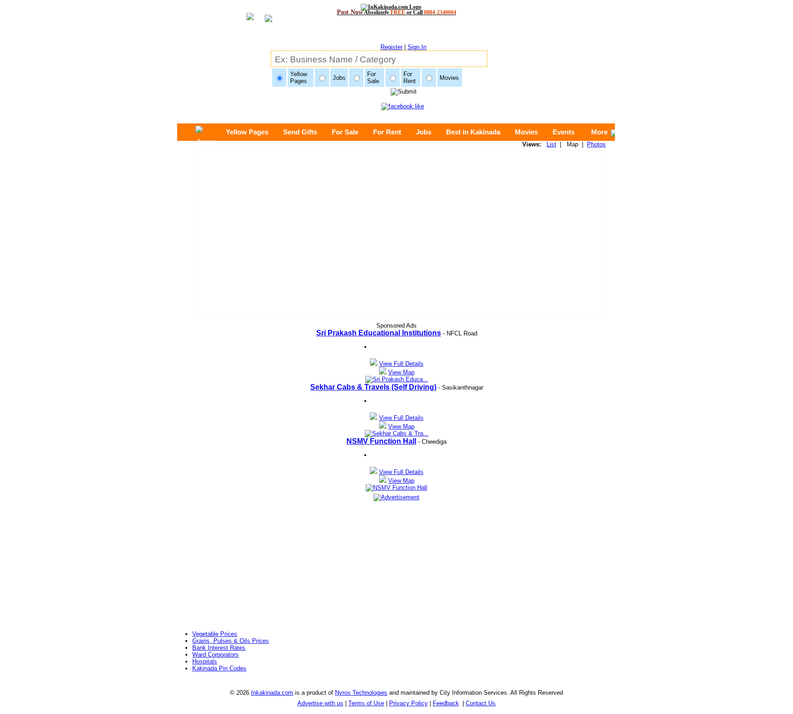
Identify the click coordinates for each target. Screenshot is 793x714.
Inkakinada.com (272, 692)
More (599, 132)
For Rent (387, 132)
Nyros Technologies (361, 692)
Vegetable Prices (214, 633)
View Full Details (401, 363)
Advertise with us (320, 703)
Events (564, 132)
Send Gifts (300, 132)
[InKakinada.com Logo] (396, 7)
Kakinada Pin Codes (219, 668)
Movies (526, 132)
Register (391, 47)
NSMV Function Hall (381, 441)
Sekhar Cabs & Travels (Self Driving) (373, 387)
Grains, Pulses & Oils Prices (230, 640)
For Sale (345, 132)
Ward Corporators (215, 654)
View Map (401, 372)
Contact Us (481, 703)
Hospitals (204, 661)
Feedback (446, 703)
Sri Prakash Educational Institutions (378, 333)
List (551, 144)
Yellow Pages (247, 132)
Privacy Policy (408, 703)
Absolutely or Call (396, 12)
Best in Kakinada (473, 132)
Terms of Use (366, 703)
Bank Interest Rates (219, 647)
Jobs (423, 132)
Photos (596, 144)
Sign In (417, 47)
